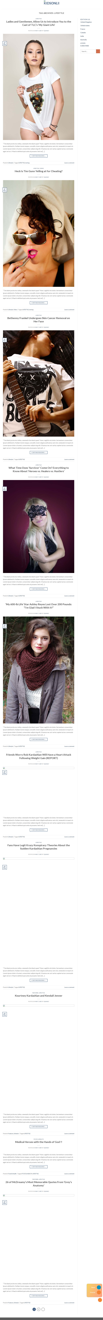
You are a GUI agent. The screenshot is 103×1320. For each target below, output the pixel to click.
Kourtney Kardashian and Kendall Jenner (38, 995)
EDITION (85, 19)
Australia (83, 40)
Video (42, 168)
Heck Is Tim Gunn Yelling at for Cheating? (39, 171)
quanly (46, 30)
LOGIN (82, 43)
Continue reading (38, 156)
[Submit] (98, 51)
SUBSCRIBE (84, 46)
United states (85, 25)
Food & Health (39, 1139)
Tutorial (92, 1292)
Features (35, 992)
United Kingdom (86, 22)
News (93, 1287)
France (82, 29)
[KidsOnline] (51, 4)
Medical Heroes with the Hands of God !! (38, 1141)
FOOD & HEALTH (27, 1174)
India (82, 36)
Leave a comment (69, 163)
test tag (27, 163)
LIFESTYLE (22, 163)
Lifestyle (39, 18)
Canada (83, 32)
